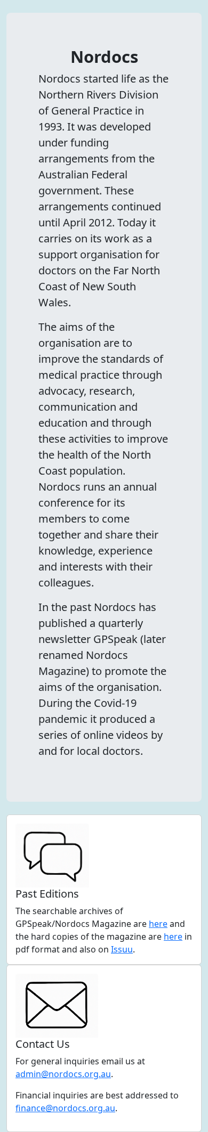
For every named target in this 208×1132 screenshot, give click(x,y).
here (158, 924)
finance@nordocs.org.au (65, 1108)
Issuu (122, 949)
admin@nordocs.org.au (63, 1074)
